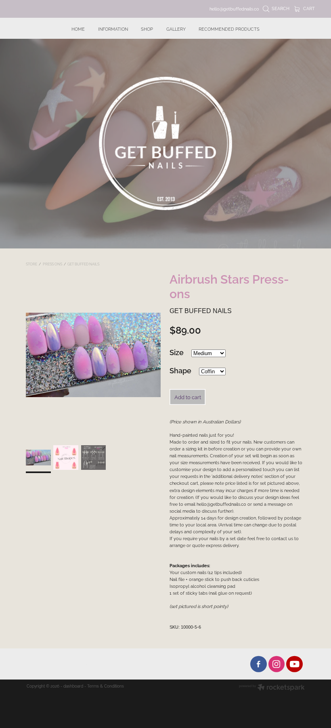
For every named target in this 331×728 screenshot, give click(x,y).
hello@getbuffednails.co (234, 8)
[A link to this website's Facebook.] (258, 664)
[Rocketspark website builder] (272, 688)
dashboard (73, 685)
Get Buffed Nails (83, 263)
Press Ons (52, 263)
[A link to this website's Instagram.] (276, 664)
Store (31, 263)
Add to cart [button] (187, 396)
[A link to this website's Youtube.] (294, 664)
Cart (308, 8)
